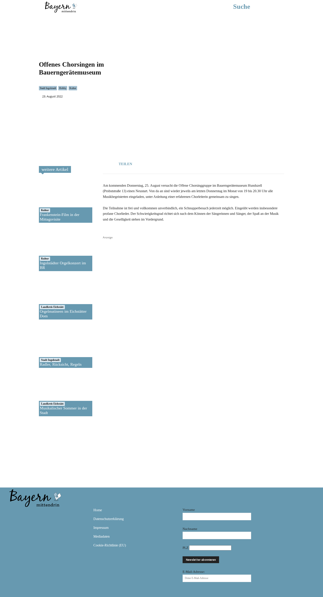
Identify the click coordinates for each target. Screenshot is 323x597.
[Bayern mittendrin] (60, 6)
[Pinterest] (39, 513)
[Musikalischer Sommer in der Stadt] (54, 394)
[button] (248, 6)
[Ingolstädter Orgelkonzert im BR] (54, 249)
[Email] (172, 163)
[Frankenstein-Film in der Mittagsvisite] (54, 201)
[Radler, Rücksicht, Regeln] (54, 346)
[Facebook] (152, 163)
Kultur (72, 88)
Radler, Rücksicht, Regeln (61, 364)
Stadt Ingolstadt (48, 88)
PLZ (186, 548)
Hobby (62, 88)
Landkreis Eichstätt (52, 307)
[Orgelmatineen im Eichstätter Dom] (54, 297)
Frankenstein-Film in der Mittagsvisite (59, 217)
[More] (183, 163)
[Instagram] (26, 513)
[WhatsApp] (162, 163)
